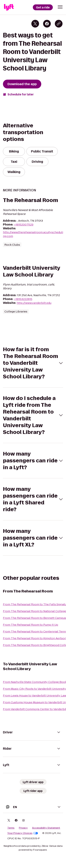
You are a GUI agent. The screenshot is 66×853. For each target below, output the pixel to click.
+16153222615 (23, 299)
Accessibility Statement (46, 828)
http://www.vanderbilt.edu (34, 303)
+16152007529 (23, 224)
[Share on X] (35, 23)
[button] (60, 7)
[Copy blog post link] (58, 23)
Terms (10, 828)
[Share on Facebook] (47, 23)
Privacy (23, 828)
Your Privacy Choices (19, 833)
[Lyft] (9, 7)
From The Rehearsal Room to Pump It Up (30, 625)
